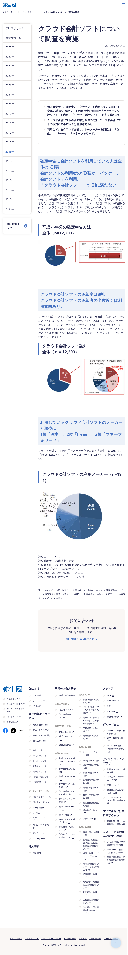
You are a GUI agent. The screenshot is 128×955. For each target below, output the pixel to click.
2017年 (10, 133)
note (109, 695)
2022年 (10, 85)
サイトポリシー (32, 938)
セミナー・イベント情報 (91, 754)
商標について (113, 785)
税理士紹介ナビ (66, 736)
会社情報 (37, 695)
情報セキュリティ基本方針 (116, 771)
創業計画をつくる (67, 776)
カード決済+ (38, 807)
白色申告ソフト (40, 760)
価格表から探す (40, 740)
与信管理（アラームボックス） (67, 836)
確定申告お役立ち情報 (91, 766)
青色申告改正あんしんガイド (91, 701)
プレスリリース (40, 700)
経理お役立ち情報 (91, 760)
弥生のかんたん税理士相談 (67, 821)
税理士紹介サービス (67, 808)
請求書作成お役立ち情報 (91, 781)
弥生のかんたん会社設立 (67, 785)
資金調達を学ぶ (90, 810)
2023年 (10, 76)
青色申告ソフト (40, 766)
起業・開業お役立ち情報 (91, 797)
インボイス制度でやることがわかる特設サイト (91, 710)
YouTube (111, 711)
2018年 (10, 123)
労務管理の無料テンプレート (91, 901)
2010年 (10, 199)
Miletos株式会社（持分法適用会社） (116, 747)
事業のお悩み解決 (67, 695)
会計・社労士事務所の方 (16, 710)
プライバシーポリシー (51, 938)
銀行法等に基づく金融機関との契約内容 (116, 823)
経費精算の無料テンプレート (91, 876)
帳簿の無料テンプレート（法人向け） (91, 856)
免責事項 (83, 938)
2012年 (10, 180)
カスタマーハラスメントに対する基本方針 (116, 800)
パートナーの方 (14, 716)
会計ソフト (38, 750)
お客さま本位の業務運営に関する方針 (116, 843)
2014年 (10, 161)
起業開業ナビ (65, 731)
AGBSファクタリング (41, 826)
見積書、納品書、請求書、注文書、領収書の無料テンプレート (91, 844)
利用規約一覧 (70, 938)
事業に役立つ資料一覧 (91, 834)
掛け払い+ (37, 812)
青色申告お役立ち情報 (91, 774)
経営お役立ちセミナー (67, 828)
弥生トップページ (15, 698)
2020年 (10, 104)
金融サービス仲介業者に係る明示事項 (116, 851)
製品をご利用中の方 (16, 704)
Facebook (111, 700)
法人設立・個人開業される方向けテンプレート (91, 910)
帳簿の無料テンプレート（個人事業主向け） (91, 866)
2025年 (10, 57)
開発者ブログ (113, 716)
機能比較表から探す (42, 735)
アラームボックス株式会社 (116, 732)
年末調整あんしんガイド (91, 729)
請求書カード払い (41, 802)
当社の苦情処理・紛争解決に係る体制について (116, 860)
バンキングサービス (42, 796)
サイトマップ (16, 938)
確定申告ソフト (40, 755)
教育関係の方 (13, 722)
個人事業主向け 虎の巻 (66, 716)
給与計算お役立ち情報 (91, 789)
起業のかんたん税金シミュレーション (67, 761)
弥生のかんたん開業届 (67, 800)
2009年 (10, 209)
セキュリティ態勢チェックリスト (116, 778)
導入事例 (37, 853)
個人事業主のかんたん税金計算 (67, 793)
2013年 (10, 171)
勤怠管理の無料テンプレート (91, 894)
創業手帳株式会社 (115, 738)
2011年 (10, 190)
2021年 (10, 95)
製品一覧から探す (41, 730)
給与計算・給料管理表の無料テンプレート (91, 884)
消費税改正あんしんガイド (91, 737)
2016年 (10, 142)
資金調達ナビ (65, 744)
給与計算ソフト (40, 771)
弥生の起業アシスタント (67, 770)
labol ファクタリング (41, 819)
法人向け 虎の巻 (66, 709)
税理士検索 (64, 814)
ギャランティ (39, 833)
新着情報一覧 (14, 38)
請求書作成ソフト (41, 776)
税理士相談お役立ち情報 (91, 804)
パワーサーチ (39, 838)
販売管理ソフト (40, 782)
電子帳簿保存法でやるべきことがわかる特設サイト (91, 720)
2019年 (10, 114)
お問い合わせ (95, 938)
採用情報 (37, 706)
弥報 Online (88, 818)
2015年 (10, 152)
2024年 (10, 66)
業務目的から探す (41, 724)
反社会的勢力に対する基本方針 (116, 791)
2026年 (10, 47)
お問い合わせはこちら (83, 639)
